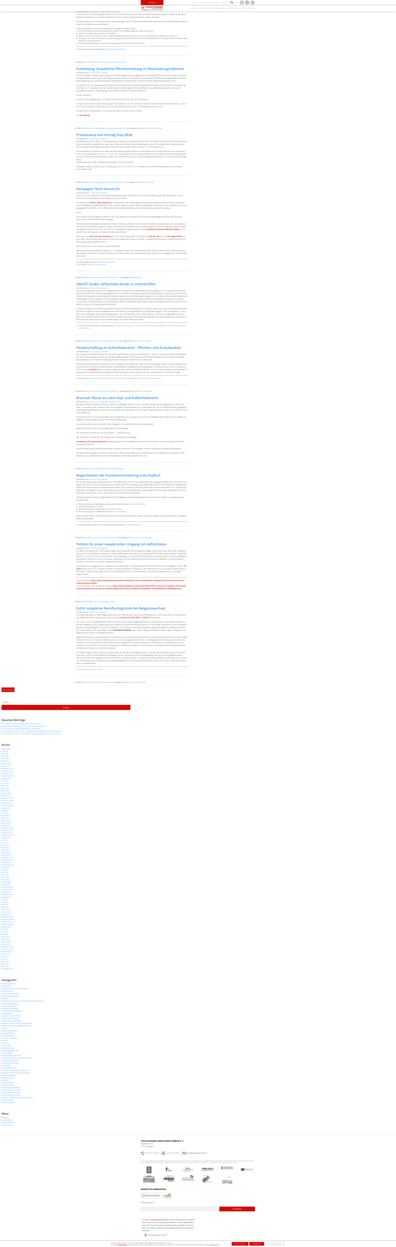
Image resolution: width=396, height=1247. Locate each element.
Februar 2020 (6, 941)
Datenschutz (122, 1245)
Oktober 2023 (7, 833)
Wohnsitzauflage (7, 1100)
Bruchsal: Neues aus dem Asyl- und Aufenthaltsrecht (117, 398)
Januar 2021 (6, 914)
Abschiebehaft (146, 128)
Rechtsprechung (105, 682)
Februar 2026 (6, 763)
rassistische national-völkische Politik (162, 229)
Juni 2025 (5, 783)
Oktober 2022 (7, 862)
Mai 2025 (5, 786)
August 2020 (6, 927)
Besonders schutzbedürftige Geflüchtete (16, 1026)
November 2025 (8, 771)
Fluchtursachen (7, 1053)
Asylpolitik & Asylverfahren (108, 277)
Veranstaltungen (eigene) (115, 469)
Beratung (209, 2)
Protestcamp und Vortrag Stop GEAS (104, 135)
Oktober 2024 (7, 803)
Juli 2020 (5, 929)
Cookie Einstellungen (275, 1244)
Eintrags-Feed (7, 1120)
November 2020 (8, 919)
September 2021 (8, 894)
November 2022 (8, 860)
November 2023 (8, 830)
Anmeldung (85, 115)
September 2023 (8, 835)
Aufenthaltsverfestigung (10, 1018)
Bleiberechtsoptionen (9, 1031)
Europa (151, 182)
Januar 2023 (6, 855)
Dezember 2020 (7, 917)
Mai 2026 (5, 756)
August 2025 (6, 778)
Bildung (4, 1028)
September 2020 (8, 924)
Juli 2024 (5, 810)
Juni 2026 (5, 753)
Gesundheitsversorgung (10, 1063)
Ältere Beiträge (8, 690)
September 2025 (8, 776)
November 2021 (8, 889)
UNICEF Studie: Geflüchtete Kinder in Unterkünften (116, 284)
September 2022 (8, 865)
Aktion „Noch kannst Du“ (101, 202)
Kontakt (202, 2)
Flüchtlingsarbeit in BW (107, 601)
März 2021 (5, 909)
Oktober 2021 (7, 892)
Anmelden (5, 1117)
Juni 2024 (5, 813)
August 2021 (6, 897)
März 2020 (5, 939)
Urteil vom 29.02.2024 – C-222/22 (134, 617)
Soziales (4, 1080)
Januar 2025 (6, 796)
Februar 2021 (6, 912)
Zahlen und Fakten (8, 1102)
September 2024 (8, 805)
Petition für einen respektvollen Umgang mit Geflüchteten (121, 544)
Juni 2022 (5, 872)
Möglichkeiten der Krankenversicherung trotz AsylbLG (118, 475)
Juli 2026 (5, 751)
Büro (106, 73)
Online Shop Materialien (106, 262)
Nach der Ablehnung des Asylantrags (15, 1070)
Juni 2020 (5, 932)
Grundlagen (219, 8)
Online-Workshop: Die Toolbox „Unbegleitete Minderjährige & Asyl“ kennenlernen (31, 731)
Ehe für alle (154, 236)
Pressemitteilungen (9, 1075)
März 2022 (5, 880)
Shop (243, 8)
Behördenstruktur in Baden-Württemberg (17, 1023)
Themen (210, 8)
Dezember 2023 (7, 828)
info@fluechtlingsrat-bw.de (197, 1153)
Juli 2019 (5, 956)
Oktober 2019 (7, 951)
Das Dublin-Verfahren (9, 1038)
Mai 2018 (5, 966)
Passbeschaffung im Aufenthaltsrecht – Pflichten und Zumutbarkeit (128, 347)
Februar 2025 (6, 793)
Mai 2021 (5, 904)
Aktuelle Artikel (92, 277)
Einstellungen (214, 1245)
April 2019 (5, 964)
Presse (217, 2)
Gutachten (92, 369)
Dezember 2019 (7, 946)
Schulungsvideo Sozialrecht (117, 49)
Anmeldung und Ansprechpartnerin (92, 441)
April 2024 (5, 818)
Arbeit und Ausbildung (10, 1008)
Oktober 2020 (7, 922)
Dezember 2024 (7, 798)
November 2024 (8, 800)
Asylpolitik (144, 182)
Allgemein (5, 998)
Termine (203, 8)
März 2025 (5, 791)
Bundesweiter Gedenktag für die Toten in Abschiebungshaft (23, 726)
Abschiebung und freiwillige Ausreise (15, 989)
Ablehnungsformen (9, 984)
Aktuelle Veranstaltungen (96, 128)
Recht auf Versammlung (100, 236)
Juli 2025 (5, 781)
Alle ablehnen (256, 1244)
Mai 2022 (5, 875)
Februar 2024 (6, 823)
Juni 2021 (5, 902)
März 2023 (5, 850)
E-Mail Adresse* (147, 1202)
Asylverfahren (148, 391)
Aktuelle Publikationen (10, 993)
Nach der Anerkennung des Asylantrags (16, 1073)
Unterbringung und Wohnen (12, 1090)
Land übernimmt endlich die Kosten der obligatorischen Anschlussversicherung (31, 733)
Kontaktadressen (232, 8)
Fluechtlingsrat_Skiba (112, 12)
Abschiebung (157, 128)
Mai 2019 (5, 961)
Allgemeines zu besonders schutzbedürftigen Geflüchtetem (23, 1001)
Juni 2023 (5, 843)
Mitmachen (250, 8)
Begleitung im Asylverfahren (12, 1021)
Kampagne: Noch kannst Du (98, 189)
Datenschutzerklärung (159, 1220)
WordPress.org (7, 1125)
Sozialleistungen (147, 537)
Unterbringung (145, 341)
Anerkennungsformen (9, 1003)
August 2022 (6, 867)
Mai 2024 (5, 815)
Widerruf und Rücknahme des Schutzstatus (17, 1097)
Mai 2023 (5, 845)
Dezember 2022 (7, 857)
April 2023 (5, 847)
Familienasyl (6, 1045)
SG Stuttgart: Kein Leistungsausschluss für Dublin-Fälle (21, 724)
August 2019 (6, 954)
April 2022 (5, 877)
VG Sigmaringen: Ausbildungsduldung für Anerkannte (21, 729)
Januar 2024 (6, 825)
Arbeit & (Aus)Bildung (9, 1006)
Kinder (136, 341)
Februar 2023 (6, 852)
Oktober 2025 (7, 773)
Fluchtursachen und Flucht (11, 1055)
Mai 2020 (5, 934)
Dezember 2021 (7, 887)
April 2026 (5, 758)
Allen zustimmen (240, 1244)
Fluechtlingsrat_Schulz (112, 402)
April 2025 (5, 788)
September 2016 (8, 969)
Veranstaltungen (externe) (115, 128)
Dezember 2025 (7, 768)
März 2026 (5, 761)
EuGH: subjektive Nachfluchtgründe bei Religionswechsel (120, 608)
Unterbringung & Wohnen (108, 341)
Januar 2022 (6, 885)
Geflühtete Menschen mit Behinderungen (17, 1058)
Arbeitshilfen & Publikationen (97, 62)
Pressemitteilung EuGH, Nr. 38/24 (90, 669)
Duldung (5, 1040)
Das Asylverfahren (8, 1033)
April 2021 (5, 907)
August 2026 (6, 749)
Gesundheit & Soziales (117, 62)
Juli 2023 (5, 840)
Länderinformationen (9, 1068)
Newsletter (225, 2)
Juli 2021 (5, 899)
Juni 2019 (5, 959)
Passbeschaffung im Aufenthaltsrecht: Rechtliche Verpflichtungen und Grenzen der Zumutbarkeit (125, 378)
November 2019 (8, 949)
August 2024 (6, 808)
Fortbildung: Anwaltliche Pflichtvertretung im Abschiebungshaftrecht (130, 68)
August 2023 (6, 838)
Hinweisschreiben (134, 524)
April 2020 (5, 936)
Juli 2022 (5, 870)
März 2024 (5, 820)
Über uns (195, 8)
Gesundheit (136, 537)
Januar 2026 (6, 766)
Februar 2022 (6, 882)
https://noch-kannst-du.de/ (96, 264)
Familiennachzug (8, 1048)
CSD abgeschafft (174, 236)
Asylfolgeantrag (7, 1013)
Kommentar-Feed (8, 1122)
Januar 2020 (6, 944)
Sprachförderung (8, 1085)
